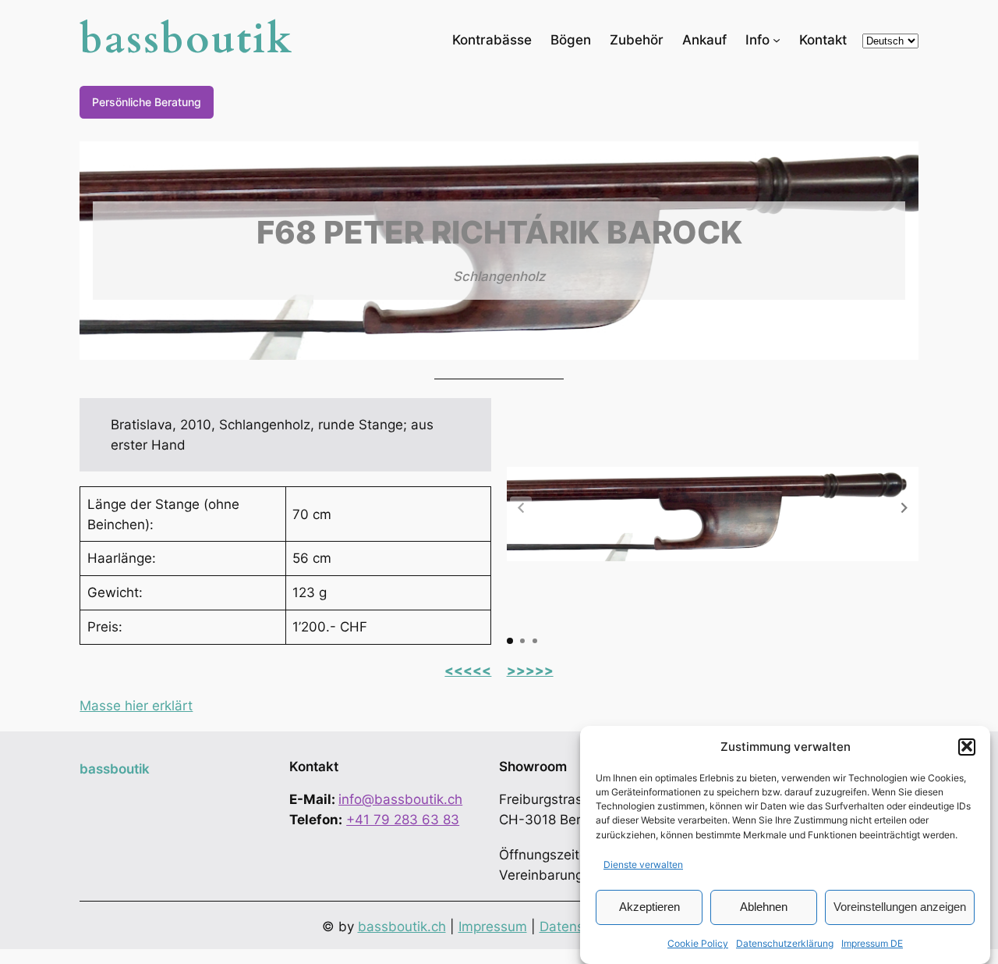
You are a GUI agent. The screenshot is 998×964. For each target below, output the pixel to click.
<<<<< (467, 670)
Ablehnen (763, 905)
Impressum (492, 926)
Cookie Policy (697, 943)
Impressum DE (872, 943)
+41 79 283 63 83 (402, 819)
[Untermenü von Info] (776, 39)
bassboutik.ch (402, 926)
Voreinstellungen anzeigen (899, 905)
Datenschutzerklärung (784, 943)
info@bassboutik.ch (400, 799)
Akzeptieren (649, 905)
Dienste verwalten (643, 864)
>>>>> (530, 670)
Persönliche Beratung (146, 101)
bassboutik (187, 39)
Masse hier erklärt (136, 705)
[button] (967, 746)
